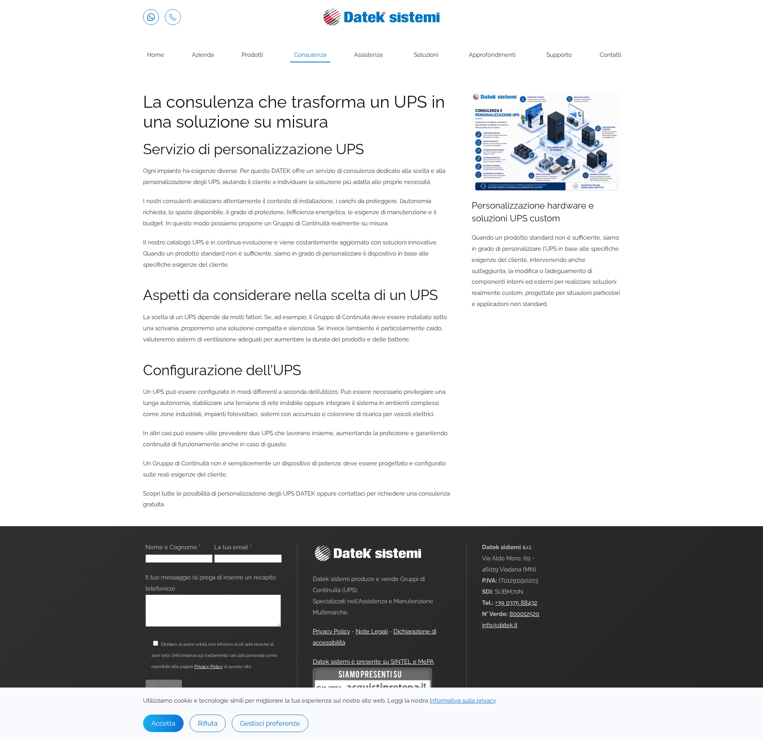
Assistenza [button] (368, 54)
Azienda (203, 54)
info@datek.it (499, 625)
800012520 (524, 614)
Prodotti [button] (252, 54)
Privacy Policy (208, 666)
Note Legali (372, 631)
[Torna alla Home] (381, 17)
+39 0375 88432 (516, 602)
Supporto (559, 54)
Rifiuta (207, 723)
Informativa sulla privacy (463, 700)
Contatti (610, 54)
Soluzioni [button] (426, 54)
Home (155, 54)
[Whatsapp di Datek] (151, 17)
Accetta (163, 723)
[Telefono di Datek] (173, 17)
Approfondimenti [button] (492, 54)
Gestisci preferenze (270, 723)
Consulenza (310, 54)
